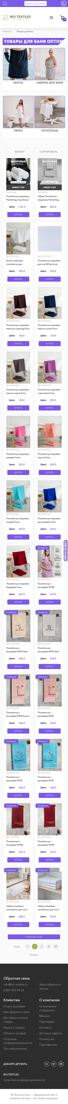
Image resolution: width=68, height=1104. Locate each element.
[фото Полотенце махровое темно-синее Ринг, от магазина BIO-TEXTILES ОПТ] (50, 303)
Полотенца (49, 130)
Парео (18, 130)
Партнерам (46, 1021)
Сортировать (48, 151)
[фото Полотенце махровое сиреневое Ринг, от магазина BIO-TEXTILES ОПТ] (50, 367)
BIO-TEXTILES (11, 1074)
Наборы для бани (50, 82)
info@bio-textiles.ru (15, 984)
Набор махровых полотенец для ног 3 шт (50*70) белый (48, 909)
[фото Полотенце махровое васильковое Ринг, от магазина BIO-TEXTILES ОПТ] (50, 496)
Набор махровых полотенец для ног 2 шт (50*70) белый (17, 909)
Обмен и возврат (15, 1033)
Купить (18, 214)
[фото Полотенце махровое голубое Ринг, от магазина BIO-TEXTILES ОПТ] (18, 496)
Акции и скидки (14, 1027)
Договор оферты (50, 1033)
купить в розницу (36, 3)
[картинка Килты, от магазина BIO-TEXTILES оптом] (18, 64)
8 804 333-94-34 (13, 990)
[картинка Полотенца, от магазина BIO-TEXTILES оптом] (49, 112)
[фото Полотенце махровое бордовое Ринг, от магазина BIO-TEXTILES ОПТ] (18, 561)
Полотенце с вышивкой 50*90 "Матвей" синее (14, 780)
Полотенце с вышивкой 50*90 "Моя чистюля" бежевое (16, 651)
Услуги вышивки (14, 1006)
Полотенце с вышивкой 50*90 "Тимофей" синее (46, 780)
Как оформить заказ (16, 1012)
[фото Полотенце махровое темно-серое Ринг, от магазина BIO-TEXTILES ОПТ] (18, 367)
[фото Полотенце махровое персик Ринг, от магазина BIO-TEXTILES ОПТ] (50, 432)
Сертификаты (48, 1044)
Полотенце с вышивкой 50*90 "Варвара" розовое (47, 716)
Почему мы (46, 1039)
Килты (18, 82)
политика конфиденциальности (24, 1080)
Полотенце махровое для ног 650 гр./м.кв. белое (49, 264)
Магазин (44, 1016)
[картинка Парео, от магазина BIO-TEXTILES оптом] (18, 112)
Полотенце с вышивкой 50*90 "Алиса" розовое (17, 716)
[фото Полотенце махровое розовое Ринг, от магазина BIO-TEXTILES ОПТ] (18, 432)
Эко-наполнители (15, 1048)
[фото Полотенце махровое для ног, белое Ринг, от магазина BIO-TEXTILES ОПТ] (50, 238)
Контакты (45, 1027)
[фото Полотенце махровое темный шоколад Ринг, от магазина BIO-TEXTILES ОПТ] (18, 303)
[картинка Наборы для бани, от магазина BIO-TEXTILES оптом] (49, 64)
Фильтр (19, 151)
